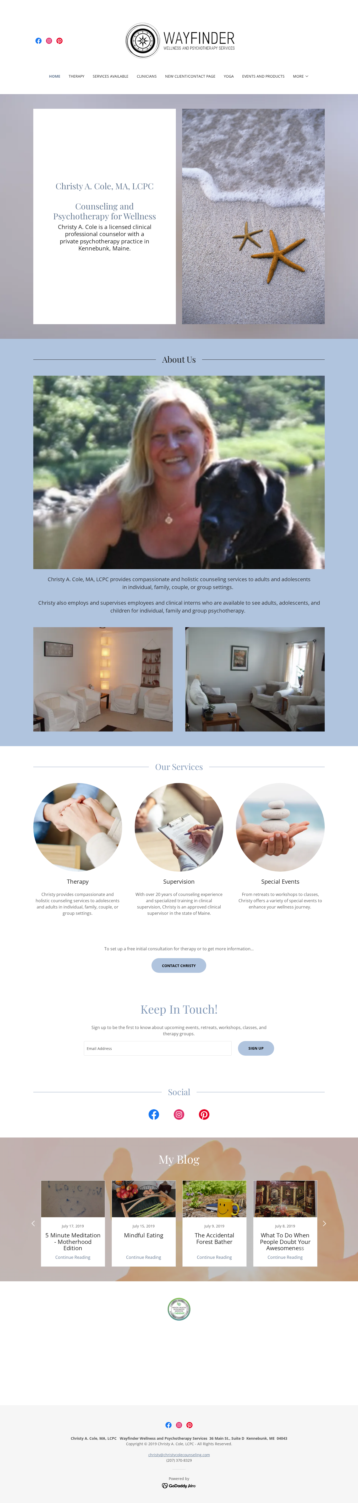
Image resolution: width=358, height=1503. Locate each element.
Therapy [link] (76, 76)
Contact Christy (179, 965)
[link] (38, 41)
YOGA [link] (229, 76)
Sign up (256, 1048)
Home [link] (54, 76)
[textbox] (157, 1048)
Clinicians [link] (147, 76)
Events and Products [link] (263, 76)
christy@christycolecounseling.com (179, 1454)
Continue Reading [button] (72, 1257)
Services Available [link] (110, 76)
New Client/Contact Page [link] (190, 76)
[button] (301, 76)
